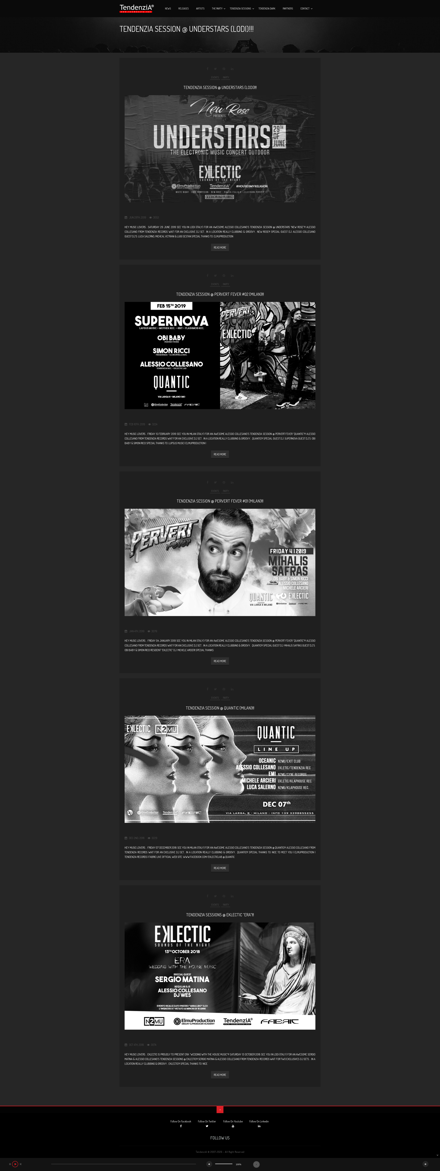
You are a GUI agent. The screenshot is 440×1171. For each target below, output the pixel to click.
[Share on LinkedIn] (232, 69)
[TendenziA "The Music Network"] (136, 8)
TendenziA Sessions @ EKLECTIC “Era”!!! (220, 914)
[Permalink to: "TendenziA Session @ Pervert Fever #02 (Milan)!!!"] (220, 355)
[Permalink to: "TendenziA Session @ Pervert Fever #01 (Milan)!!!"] (220, 562)
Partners (288, 8)
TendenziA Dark (266, 8)
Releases (183, 8)
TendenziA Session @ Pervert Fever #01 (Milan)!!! (220, 501)
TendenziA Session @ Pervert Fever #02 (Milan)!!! (220, 294)
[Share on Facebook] (208, 69)
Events (215, 77)
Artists (200, 8)
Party (225, 77)
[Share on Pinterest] (224, 69)
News (168, 8)
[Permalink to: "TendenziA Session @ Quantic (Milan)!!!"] (220, 769)
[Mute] (209, 1164)
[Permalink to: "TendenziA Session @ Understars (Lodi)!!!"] (220, 148)
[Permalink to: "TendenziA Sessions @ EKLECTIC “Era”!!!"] (220, 976)
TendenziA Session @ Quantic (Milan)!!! (220, 708)
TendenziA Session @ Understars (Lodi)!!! (220, 87)
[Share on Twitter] (215, 69)
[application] (220, 1164)
